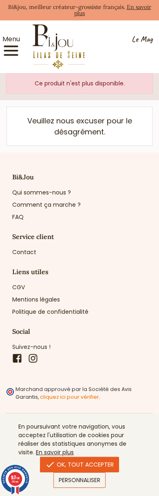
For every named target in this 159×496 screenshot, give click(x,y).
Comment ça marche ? (46, 205)
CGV (18, 287)
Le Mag (142, 39)
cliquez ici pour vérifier (69, 396)
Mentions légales (36, 299)
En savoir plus (55, 452)
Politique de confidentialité (50, 312)
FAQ (18, 217)
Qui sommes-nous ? (41, 192)
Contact (24, 252)
